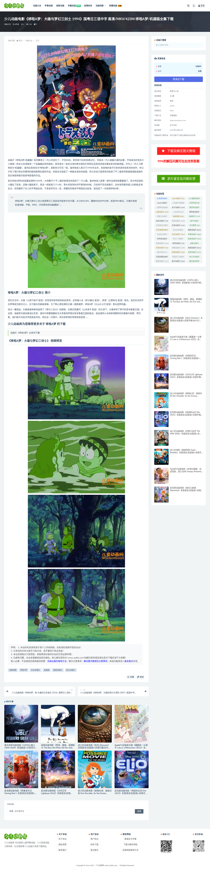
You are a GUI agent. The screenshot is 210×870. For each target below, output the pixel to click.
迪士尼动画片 (194, 257)
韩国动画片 (162, 261)
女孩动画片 (178, 225)
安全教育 (194, 225)
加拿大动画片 (162, 217)
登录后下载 (178, 79)
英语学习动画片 (178, 257)
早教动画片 (194, 234)
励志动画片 (162, 221)
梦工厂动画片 (178, 239)
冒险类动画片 (194, 212)
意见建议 (94, 850)
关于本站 (62, 839)
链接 (141, 677)
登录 (203, 6)
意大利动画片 (178, 230)
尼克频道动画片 (162, 230)
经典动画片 (57, 670)
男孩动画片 (178, 243)
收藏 (131, 677)
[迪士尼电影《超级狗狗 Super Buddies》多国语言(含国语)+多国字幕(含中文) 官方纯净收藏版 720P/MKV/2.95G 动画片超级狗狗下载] (161, 457)
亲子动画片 (178, 207)
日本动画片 (35, 670)
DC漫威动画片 (194, 199)
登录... (11, 811)
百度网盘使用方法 (130, 850)
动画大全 (7, 24)
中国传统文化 (194, 203)
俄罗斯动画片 (194, 208)
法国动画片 (162, 243)
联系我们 (62, 850)
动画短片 (194, 216)
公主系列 (178, 212)
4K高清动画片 (162, 199)
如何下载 (94, 845)
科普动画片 (162, 248)
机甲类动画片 (162, 239)
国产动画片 (194, 221)
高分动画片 (70, 670)
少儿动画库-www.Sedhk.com (106, 865)
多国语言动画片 (162, 226)
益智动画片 (194, 244)
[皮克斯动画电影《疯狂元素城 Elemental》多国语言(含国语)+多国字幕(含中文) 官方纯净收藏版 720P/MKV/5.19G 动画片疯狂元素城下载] (161, 494)
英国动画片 (178, 252)
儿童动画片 (162, 212)
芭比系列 (162, 252)
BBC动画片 (178, 198)
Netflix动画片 (162, 203)
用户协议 (94, 839)
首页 (20, 41)
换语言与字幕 (130, 839)
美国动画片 (194, 248)
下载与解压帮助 (130, 845)
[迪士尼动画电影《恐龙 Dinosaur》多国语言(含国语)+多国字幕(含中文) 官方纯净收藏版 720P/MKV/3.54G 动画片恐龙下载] (95, 724)
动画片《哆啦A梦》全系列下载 (25, 333)
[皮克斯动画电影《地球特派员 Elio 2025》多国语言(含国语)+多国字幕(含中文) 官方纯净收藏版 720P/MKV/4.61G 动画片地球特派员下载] (131, 769)
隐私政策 (62, 845)
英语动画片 (194, 252)
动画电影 (13, 670)
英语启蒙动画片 (162, 257)
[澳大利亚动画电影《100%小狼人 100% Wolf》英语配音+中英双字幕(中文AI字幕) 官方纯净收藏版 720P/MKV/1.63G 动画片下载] (21, 724)
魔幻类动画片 (194, 261)
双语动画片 (178, 221)
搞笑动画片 (194, 230)
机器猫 (46, 670)
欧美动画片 (194, 239)
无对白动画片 (162, 235)
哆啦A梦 (23, 670)
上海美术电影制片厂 (178, 203)
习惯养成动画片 (162, 208)
